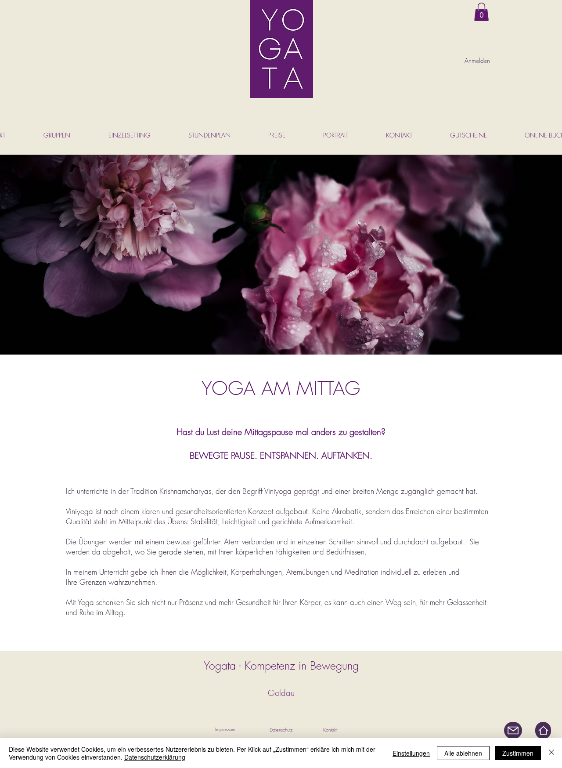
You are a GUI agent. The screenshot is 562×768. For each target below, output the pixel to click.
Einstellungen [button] (411, 753)
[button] (481, 12)
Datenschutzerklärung (154, 757)
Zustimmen (517, 753)
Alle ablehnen (463, 753)
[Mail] (513, 730)
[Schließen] (551, 753)
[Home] (543, 730)
